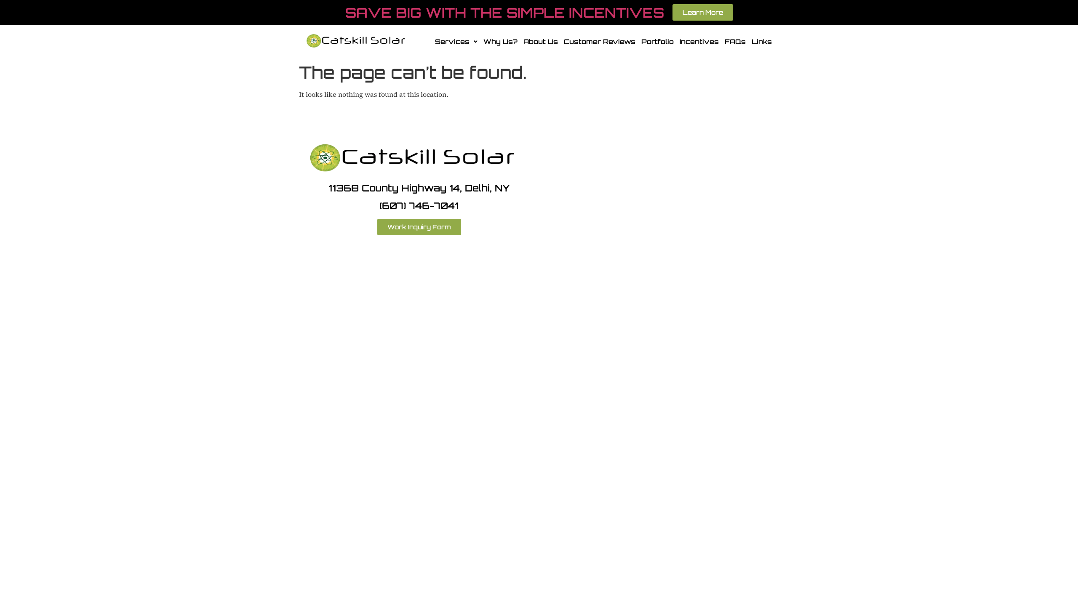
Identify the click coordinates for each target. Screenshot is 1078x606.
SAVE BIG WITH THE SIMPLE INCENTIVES (504, 12)
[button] (456, 42)
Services (452, 41)
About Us (540, 41)
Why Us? (500, 41)
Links (762, 41)
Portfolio (657, 41)
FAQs (735, 41)
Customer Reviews (599, 41)
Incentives (699, 41)
